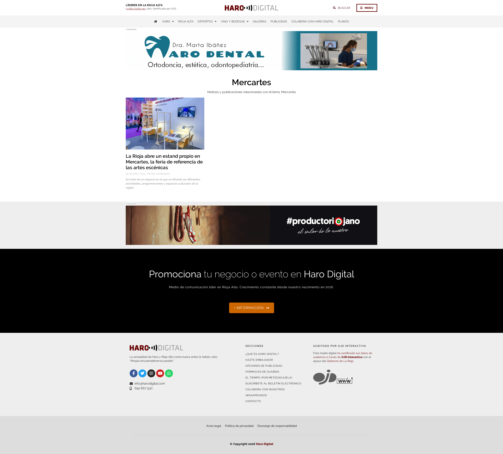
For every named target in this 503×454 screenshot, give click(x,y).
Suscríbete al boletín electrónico (273, 383)
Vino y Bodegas (233, 21)
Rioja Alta (185, 21)
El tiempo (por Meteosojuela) (268, 377)
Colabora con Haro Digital (312, 21)
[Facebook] (134, 373)
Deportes (205, 21)
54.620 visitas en (136, 8)
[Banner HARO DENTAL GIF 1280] (251, 68)
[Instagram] (151, 373)
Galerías (259, 21)
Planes (343, 21)
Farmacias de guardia (262, 371)
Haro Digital (264, 444)
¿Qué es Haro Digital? (262, 353)
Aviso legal (213, 426)
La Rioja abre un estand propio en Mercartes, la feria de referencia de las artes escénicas (164, 161)
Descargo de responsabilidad (277, 426)
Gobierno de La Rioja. (340, 361)
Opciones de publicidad (263, 365)
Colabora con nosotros (265, 389)
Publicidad (279, 21)
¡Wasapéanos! (256, 395)
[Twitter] (142, 373)
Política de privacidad (239, 426)
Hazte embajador (259, 359)
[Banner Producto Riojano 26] (251, 242)
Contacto (253, 401)
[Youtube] (160, 373)
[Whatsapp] (169, 373)
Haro (166, 21)
